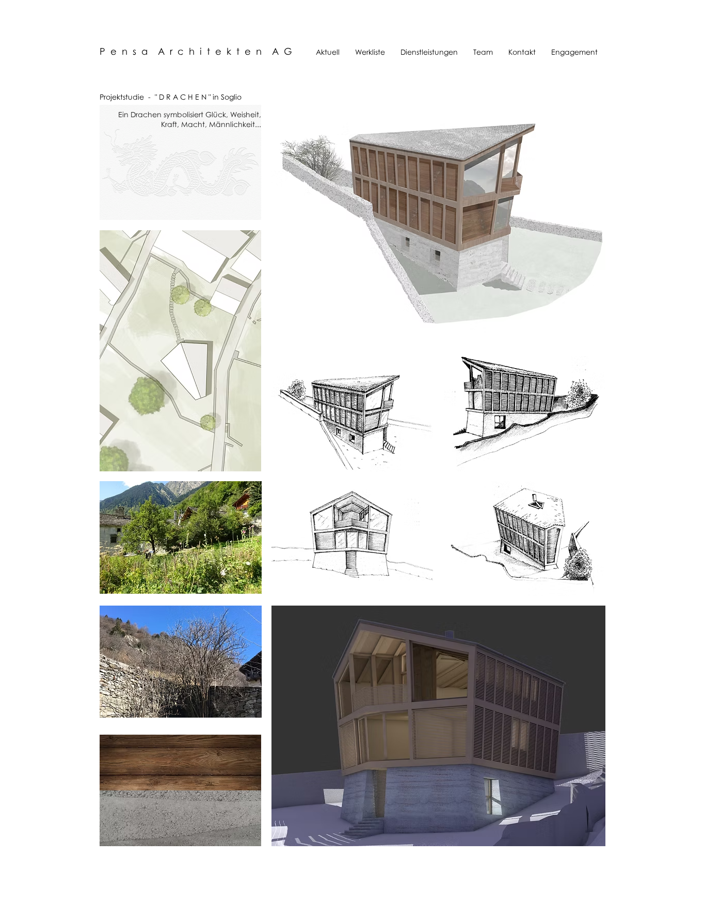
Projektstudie (122, 96)
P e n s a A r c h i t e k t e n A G (196, 51)
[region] (180, 350)
